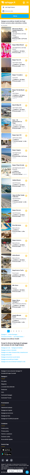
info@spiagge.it (11, 469)
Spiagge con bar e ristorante (8, 350)
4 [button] (16, 331)
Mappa (12, 471)
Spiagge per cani (5, 348)
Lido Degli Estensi (18, 336)
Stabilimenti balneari (6, 407)
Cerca (15, 16)
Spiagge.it (4, 334)
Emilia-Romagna (12, 334)
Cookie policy (5, 428)
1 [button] (8, 331)
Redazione (4, 389)
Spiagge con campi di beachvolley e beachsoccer (14, 352)
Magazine (4, 384)
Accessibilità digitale (7, 439)
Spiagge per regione (6, 410)
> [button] (21, 331)
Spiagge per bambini (17, 348)
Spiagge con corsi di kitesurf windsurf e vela (13, 361)
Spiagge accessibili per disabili (9, 359)
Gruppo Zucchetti (11, 373)
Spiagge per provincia (7, 413)
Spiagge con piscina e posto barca (10, 357)
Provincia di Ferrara (6, 336)
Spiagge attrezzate (6, 354)
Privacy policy (5, 431)
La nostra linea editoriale (7, 387)
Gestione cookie (5, 436)
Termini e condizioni (6, 434)
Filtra (20, 471)
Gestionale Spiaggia (6, 395)
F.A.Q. (2, 392)
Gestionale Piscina (6, 398)
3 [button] (13, 331)
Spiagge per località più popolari (10, 418)
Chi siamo (4, 381)
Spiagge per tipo (5, 416)
